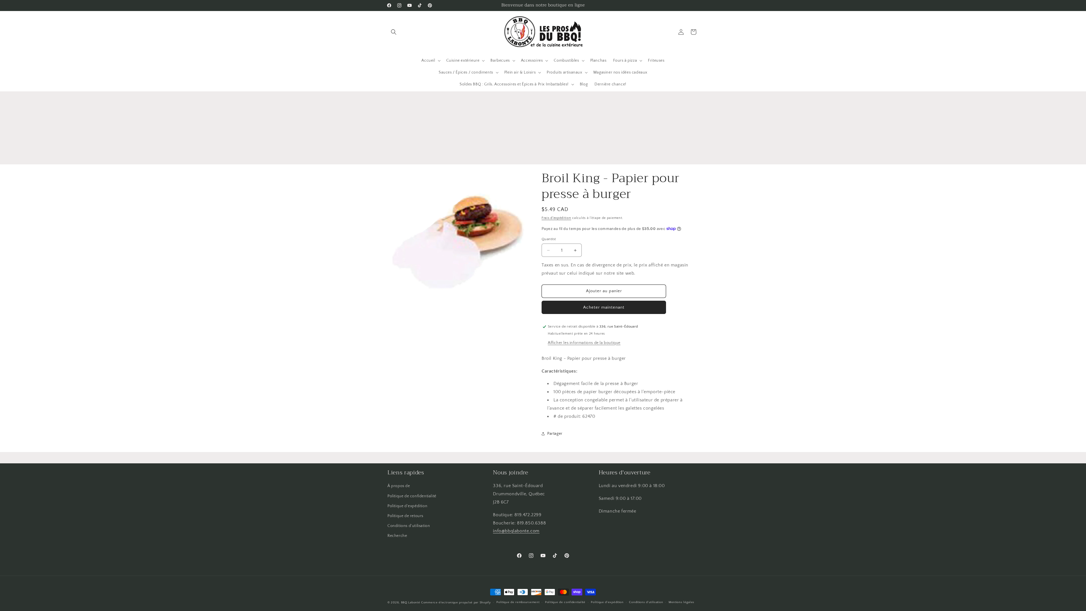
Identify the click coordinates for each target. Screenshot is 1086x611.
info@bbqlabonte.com (516, 530)
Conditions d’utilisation (646, 602)
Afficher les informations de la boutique (584, 343)
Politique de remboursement (517, 602)
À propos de (398, 486)
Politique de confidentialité (411, 496)
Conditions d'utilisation (408, 526)
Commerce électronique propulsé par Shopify (456, 602)
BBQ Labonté (410, 602)
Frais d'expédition (556, 218)
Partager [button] (555, 433)
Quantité (549, 239)
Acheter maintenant (603, 307)
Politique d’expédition (607, 602)
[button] (393, 32)
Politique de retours (405, 516)
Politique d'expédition (407, 506)
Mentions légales (681, 602)
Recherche (397, 535)
